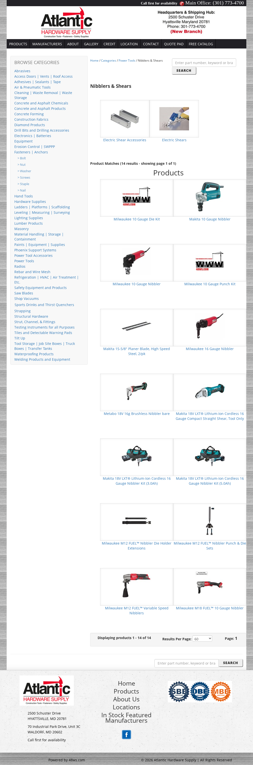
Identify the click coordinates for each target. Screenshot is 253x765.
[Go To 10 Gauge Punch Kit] (210, 261)
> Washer (24, 171)
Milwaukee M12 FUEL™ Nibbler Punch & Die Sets (210, 545)
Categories (108, 60)
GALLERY (91, 44)
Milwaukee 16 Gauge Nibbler (210, 348)
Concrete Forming (29, 114)
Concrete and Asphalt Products (40, 108)
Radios (19, 266)
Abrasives (22, 71)
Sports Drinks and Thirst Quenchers (44, 304)
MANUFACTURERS (47, 44)
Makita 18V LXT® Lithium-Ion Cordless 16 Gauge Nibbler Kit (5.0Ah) (210, 481)
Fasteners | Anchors (31, 152)
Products (126, 691)
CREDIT (109, 44)
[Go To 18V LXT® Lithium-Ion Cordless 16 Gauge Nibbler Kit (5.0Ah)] (210, 455)
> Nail (22, 190)
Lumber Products (28, 223)
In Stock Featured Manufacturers (126, 717)
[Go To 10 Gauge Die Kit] (136, 196)
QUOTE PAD (174, 44)
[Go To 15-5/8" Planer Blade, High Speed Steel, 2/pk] (136, 326)
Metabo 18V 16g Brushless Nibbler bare (137, 413)
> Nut (22, 165)
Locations (126, 707)
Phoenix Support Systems (35, 250)
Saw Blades (23, 293)
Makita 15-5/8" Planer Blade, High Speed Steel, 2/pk (136, 351)
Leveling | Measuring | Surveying (42, 212)
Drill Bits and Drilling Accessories (41, 130)
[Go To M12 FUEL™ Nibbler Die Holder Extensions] (136, 520)
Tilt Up (19, 338)
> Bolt (22, 158)
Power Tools (24, 261)
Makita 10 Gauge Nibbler (210, 219)
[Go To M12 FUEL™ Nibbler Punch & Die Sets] (210, 520)
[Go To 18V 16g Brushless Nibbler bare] (136, 390)
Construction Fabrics (31, 119)
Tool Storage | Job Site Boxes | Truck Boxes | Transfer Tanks (44, 346)
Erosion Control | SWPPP (34, 146)
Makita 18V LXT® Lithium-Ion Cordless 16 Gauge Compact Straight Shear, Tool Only (210, 416)
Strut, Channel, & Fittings (34, 321)
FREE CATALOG (201, 44)
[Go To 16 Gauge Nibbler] (210, 326)
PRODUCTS (18, 44)
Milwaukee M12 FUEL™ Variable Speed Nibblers (137, 610)
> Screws (24, 177)
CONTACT (151, 44)
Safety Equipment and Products (40, 287)
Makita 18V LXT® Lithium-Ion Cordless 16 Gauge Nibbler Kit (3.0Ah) (137, 481)
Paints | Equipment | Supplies (39, 244)
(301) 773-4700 (228, 2)
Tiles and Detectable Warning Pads (43, 332)
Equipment (23, 141)
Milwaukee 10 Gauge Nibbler (137, 284)
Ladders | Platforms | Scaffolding (42, 207)
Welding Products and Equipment (42, 359)
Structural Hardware (31, 316)
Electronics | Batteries (32, 135)
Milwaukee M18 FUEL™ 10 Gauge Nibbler (210, 608)
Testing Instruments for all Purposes (44, 327)
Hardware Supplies (30, 201)
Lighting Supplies (28, 217)
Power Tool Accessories (33, 255)
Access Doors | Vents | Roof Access (43, 76)
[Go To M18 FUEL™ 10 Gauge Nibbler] (210, 585)
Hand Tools (23, 196)
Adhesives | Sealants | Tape (37, 81)
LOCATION (129, 44)
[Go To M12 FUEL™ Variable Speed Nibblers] (136, 585)
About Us (126, 699)
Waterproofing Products (34, 354)
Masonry (21, 228)
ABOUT (73, 44)
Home (94, 60)
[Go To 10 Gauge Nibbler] (210, 196)
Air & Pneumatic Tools (32, 87)
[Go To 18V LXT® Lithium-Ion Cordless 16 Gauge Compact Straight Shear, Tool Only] (210, 390)
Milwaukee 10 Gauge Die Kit (137, 219)
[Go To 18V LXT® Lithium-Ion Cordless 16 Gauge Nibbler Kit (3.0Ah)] (136, 455)
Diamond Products (29, 124)
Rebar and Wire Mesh (32, 271)
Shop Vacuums (26, 298)
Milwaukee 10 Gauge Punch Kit (209, 284)
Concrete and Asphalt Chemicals (41, 103)
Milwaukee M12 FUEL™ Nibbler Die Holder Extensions (136, 545)
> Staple (23, 184)
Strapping (22, 311)
